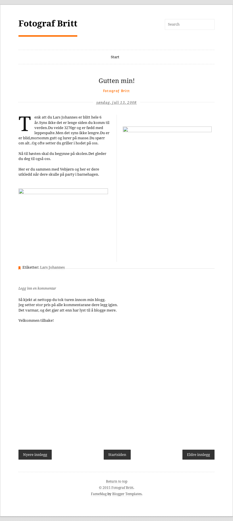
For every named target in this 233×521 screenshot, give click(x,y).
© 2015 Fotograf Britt (116, 488)
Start (115, 57)
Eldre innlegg (198, 454)
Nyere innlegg (35, 454)
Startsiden (117, 454)
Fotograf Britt (47, 23)
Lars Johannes (52, 267)
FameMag (99, 494)
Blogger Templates (127, 494)
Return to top (116, 481)
